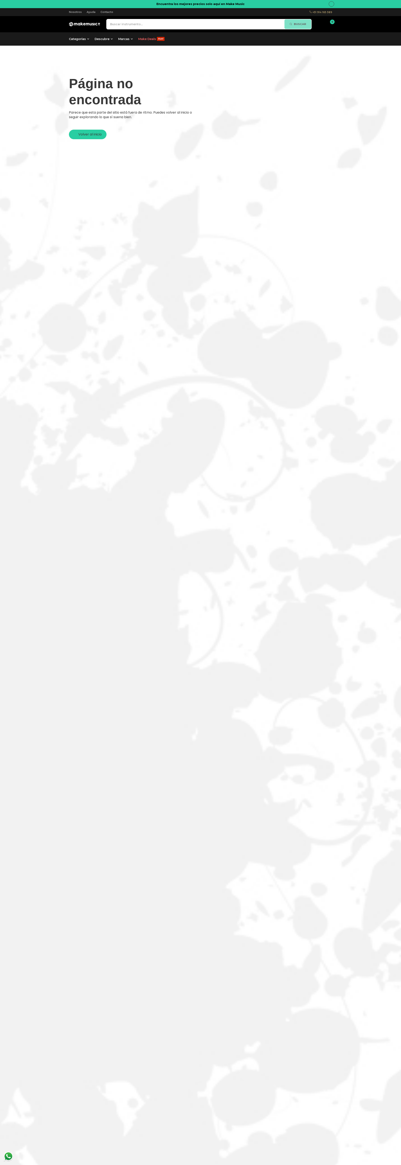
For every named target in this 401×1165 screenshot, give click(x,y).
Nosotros (75, 12)
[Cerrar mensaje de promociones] (331, 4)
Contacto (106, 12)
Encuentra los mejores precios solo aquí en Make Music (200, 4)
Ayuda (91, 12)
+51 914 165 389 (322, 12)
